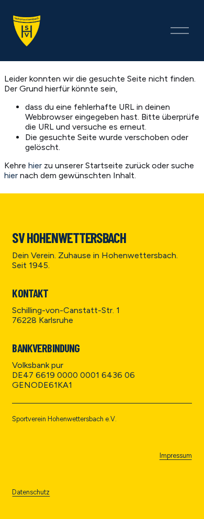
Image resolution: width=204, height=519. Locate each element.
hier (35, 165)
